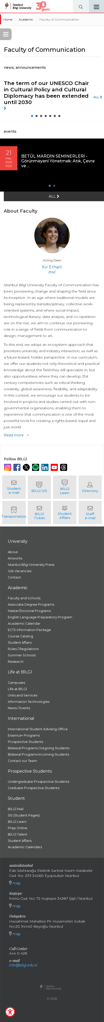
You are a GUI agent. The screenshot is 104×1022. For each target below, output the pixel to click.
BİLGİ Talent (17, 834)
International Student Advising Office (38, 729)
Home (8, 19)
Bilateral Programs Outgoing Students (38, 748)
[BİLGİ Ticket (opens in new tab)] (39, 512)
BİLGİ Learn (17, 822)
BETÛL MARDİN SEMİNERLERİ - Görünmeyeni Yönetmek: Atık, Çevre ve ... (58, 161)
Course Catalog (20, 636)
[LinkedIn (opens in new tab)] (45, 467)
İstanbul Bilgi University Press (31, 565)
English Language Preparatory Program (40, 617)
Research (15, 661)
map (16, 883)
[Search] (80, 6)
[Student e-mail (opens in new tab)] (14, 487)
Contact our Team (22, 761)
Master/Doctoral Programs (29, 611)
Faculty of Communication (59, 19)
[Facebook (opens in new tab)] (17, 467)
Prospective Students (25, 742)
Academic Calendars (25, 847)
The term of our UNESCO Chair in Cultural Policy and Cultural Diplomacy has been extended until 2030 (46, 92)
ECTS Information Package (29, 630)
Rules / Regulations (23, 649)
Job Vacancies (19, 571)
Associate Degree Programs (31, 604)
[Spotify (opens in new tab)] (36, 467)
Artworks (15, 558)
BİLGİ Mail (15, 809)
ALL (96, 97)
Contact (14, 577)
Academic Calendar (24, 623)
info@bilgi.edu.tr (23, 965)
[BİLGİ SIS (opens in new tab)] (39, 487)
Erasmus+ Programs (24, 735)
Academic (26, 19)
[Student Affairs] (64, 512)
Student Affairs (20, 642)
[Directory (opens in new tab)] (90, 487)
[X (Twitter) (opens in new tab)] (27, 467)
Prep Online (17, 828)
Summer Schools (22, 655)
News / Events (19, 708)
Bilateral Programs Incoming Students (38, 754)
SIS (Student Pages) (24, 815)
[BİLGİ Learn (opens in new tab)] (64, 487)
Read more (14, 435)
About (13, 552)
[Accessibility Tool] (10, 1012)
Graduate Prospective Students (33, 788)
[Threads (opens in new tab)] (64, 467)
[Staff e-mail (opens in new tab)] (90, 512)
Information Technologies (28, 702)
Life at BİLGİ (17, 689)
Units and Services (22, 695)
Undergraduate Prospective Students (38, 781)
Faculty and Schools (24, 598)
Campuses (16, 683)
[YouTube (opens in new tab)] (55, 467)
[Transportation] (14, 512)
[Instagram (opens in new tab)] (8, 467)
